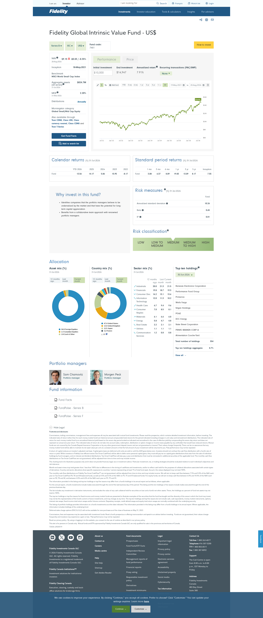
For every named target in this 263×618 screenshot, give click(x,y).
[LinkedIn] (52, 537)
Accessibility (163, 567)
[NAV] (57, 57)
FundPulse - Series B (71, 408)
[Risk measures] (165, 189)
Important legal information (165, 542)
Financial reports (133, 567)
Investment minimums (136, 590)
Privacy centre (164, 554)
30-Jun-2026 (184, 275)
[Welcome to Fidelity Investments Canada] (58, 11)
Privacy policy (164, 549)
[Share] (200, 19)
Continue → (120, 609)
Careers (98, 546)
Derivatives (131, 585)
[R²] (140, 217)
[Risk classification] (168, 230)
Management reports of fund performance (136, 561)
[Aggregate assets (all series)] (63, 84)
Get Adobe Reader (103, 572)
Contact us (99, 541)
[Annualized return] (157, 66)
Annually (82, 102)
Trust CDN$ (57, 120)
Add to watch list (70, 144)
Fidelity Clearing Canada (60, 583)
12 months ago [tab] (55, 280)
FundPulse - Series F (71, 416)
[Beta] (142, 210)
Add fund (115, 85)
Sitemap (98, 568)
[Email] (212, 19)
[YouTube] (71, 537)
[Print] (206, 19)
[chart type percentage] (106, 85)
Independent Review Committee (135, 552)
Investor (67, 3)
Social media (163, 577)
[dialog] (131, 605)
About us (99, 536)
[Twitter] (61, 537)
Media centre (101, 551)
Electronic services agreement (166, 561)
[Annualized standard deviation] (167, 203)
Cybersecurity (164, 582)
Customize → (141, 609)
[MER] (57, 92)
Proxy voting (131, 572)
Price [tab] (130, 59)
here (146, 601)
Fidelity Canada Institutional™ (63, 569)
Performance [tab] (106, 59)
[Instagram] (80, 537)
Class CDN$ (74, 124)
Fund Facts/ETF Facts (135, 546)
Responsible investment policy (137, 579)
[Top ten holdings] (198, 267)
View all (179, 355)
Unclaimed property (167, 572)
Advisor (80, 3)
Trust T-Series (58, 127)
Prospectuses (132, 541)
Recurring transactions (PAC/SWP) (178, 68)
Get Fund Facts (68, 136)
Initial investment (102, 68)
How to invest (204, 45)
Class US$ (68, 120)
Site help (99, 563)
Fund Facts (65, 400)
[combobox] (56, 46)
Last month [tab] (65, 280)
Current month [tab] (78, 280)
